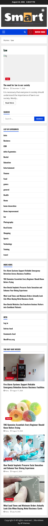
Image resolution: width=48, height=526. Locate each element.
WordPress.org (9, 339)
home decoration (9, 206)
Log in (5, 323)
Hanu (7, 88)
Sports (6, 238)
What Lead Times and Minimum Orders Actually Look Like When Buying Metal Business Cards (23, 297)
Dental (5, 157)
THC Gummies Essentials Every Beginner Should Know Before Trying (23, 426)
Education (7, 162)
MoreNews (38, 520)
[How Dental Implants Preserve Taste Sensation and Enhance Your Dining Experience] (24, 448)
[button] (3, 31)
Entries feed (8, 328)
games (5, 184)
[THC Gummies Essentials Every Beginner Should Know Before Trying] (24, 408)
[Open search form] (25, 32)
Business (6, 140)
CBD (5, 146)
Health (6, 195)
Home (5, 200)
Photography (8, 222)
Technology (7, 244)
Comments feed (9, 334)
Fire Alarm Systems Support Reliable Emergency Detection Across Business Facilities (21, 272)
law (7, 79)
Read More (10, 103)
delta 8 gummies (9, 151)
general (6, 189)
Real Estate (7, 227)
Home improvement (11, 211)
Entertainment (8, 167)
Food (5, 178)
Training (6, 249)
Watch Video (40, 32)
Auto (5, 135)
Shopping (6, 233)
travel (5, 254)
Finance (6, 173)
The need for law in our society (24, 68)
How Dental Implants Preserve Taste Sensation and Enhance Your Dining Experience (22, 289)
